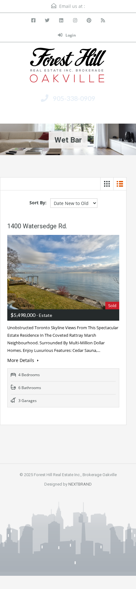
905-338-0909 (74, 98)
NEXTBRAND (80, 484)
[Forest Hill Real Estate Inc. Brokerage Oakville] (68, 67)
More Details (21, 360)
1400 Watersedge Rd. (37, 226)
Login (70, 35)
